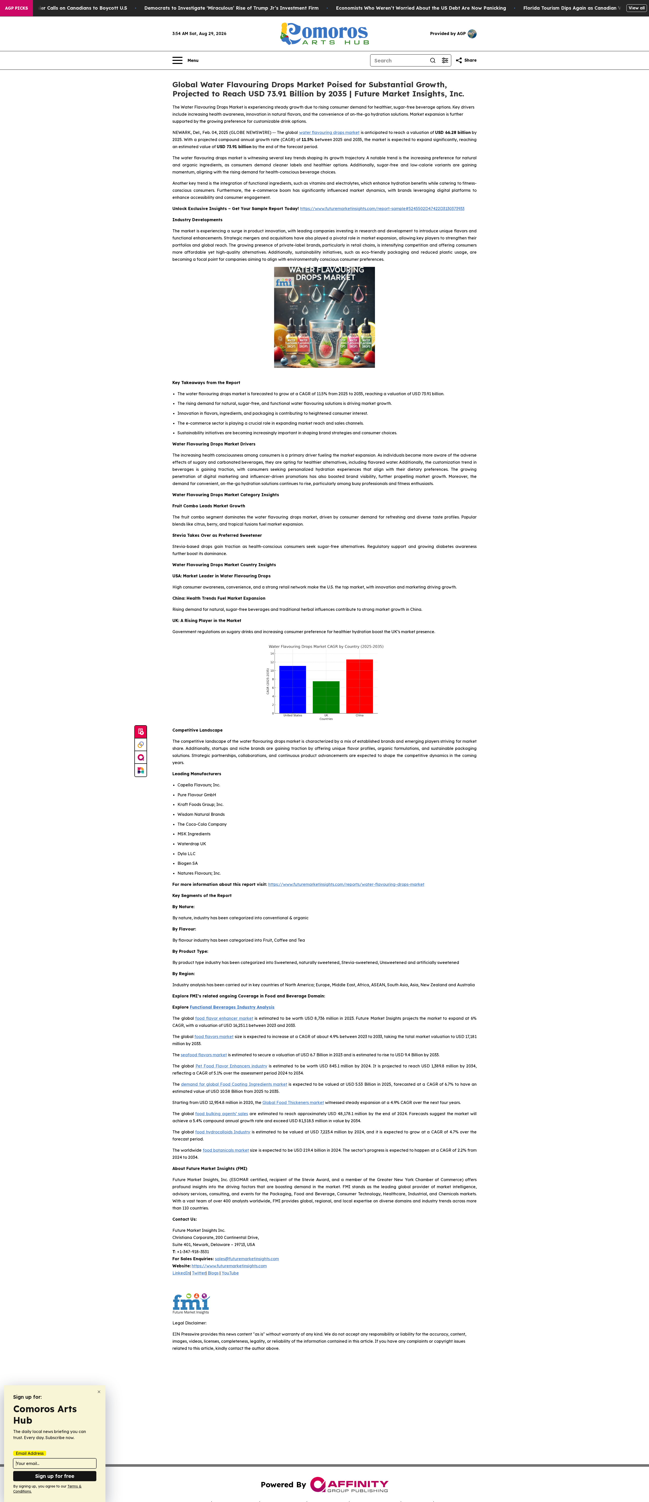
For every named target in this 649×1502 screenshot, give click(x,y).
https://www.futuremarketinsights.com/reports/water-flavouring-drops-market (346, 884)
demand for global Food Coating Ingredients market (234, 1084)
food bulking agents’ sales (221, 1113)
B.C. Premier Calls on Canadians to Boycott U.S (72, 8)
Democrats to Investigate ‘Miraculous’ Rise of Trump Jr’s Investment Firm (231, 8)
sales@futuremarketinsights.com (247, 1258)
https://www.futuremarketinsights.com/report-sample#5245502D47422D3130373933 (382, 208)
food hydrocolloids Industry (222, 1131)
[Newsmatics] (141, 770)
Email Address (30, 1453)
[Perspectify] (141, 744)
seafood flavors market (204, 1054)
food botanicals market (226, 1150)
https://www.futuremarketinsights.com (229, 1265)
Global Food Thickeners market (293, 1102)
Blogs (213, 1272)
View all (637, 7)
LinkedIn (181, 1272)
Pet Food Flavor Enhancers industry (231, 1065)
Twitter (199, 1272)
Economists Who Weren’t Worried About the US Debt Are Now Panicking (421, 8)
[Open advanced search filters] (445, 60)
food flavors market (213, 1036)
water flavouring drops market (329, 132)
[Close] (99, 1391)
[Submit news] (141, 732)
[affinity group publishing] (141, 757)
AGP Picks (16, 8)
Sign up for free (54, 1476)
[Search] (433, 60)
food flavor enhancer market (224, 1018)
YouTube (230, 1272)
